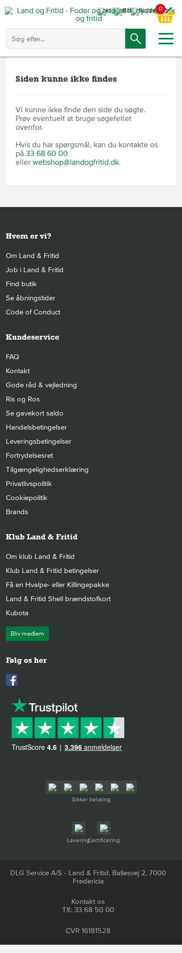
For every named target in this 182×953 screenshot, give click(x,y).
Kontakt (18, 370)
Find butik (21, 283)
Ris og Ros (23, 399)
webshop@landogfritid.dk (76, 162)
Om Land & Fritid (32, 255)
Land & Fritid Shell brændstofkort (58, 598)
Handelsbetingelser (36, 427)
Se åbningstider (30, 298)
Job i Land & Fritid (35, 269)
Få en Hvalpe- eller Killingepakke (57, 584)
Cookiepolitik (27, 497)
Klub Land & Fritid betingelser (52, 570)
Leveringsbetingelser (38, 441)
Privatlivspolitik (29, 483)
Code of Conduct (33, 312)
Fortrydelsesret (29, 455)
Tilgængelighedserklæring (47, 469)
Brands (17, 511)
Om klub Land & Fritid (40, 556)
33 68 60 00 (47, 153)
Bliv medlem (27, 634)
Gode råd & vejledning (41, 385)
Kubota (17, 612)
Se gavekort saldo (35, 413)
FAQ (12, 356)
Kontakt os (88, 901)
